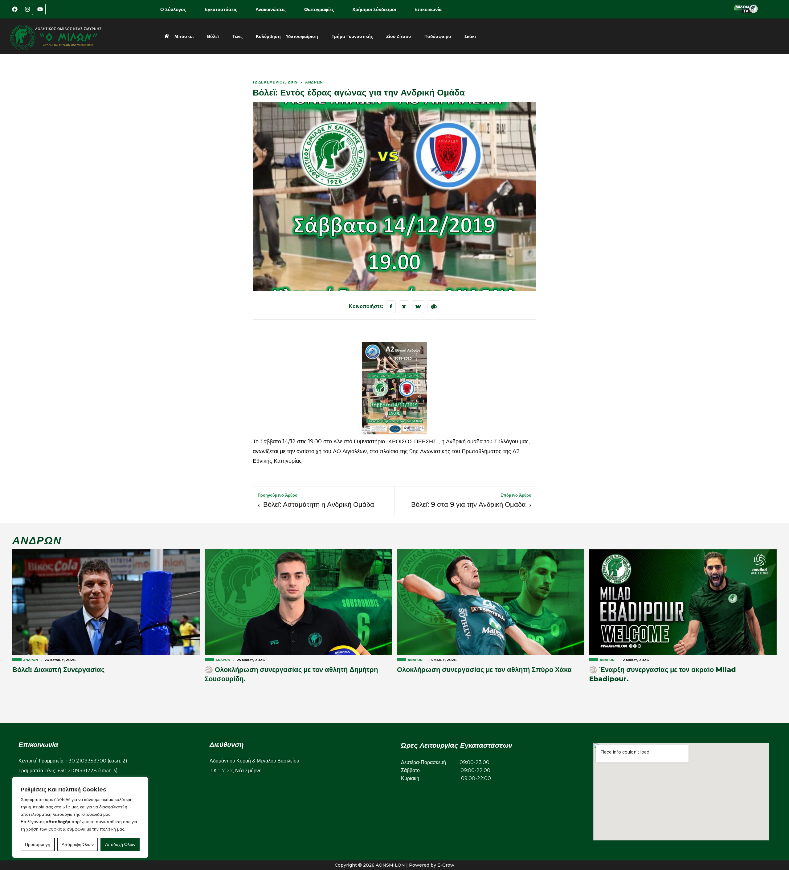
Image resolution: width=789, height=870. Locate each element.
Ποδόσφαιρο (437, 36)
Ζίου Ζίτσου (398, 36)
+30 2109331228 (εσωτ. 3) (87, 771)
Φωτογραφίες (319, 9)
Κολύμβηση (268, 36)
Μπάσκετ (184, 36)
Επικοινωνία (428, 9)
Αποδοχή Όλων (120, 844)
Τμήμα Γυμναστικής (352, 36)
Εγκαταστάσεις (221, 9)
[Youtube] (40, 9)
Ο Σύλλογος (173, 9)
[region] (80, 817)
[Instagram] (27, 9)
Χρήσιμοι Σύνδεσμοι (374, 9)
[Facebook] (14, 9)
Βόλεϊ (213, 36)
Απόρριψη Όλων (78, 844)
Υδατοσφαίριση (302, 36)
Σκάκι (470, 36)
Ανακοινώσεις (271, 9)
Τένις (237, 36)
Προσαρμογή (37, 844)
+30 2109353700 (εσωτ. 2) (96, 761)
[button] (177, 9)
